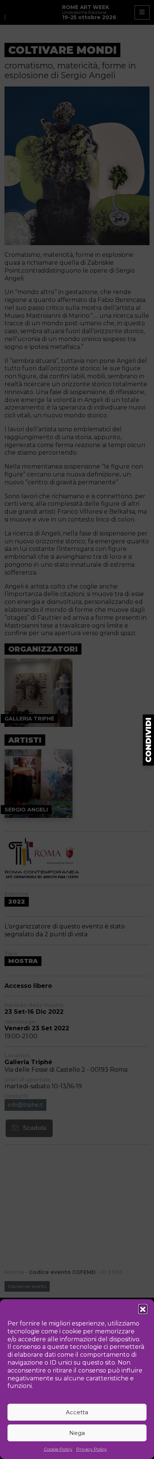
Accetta (77, 1412)
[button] (143, 1308)
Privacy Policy (91, 1449)
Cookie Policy (58, 1449)
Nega (77, 1432)
